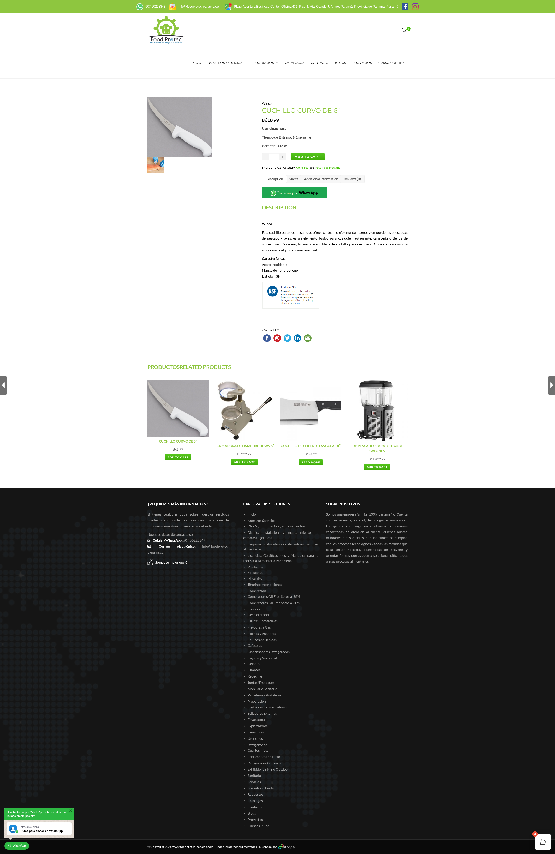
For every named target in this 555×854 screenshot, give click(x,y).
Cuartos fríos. (258, 750)
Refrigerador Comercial (265, 763)
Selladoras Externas (262, 713)
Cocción (254, 609)
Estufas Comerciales (263, 621)
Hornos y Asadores (262, 633)
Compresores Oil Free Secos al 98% (274, 596)
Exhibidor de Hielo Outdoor (268, 769)
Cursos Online (391, 63)
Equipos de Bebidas (262, 640)
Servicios (254, 782)
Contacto (319, 63)
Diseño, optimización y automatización (276, 526)
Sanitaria (254, 775)
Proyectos (362, 63)
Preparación (257, 701)
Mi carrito (255, 578)
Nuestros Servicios (225, 63)
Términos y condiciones (265, 584)
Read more (310, 462)
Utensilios (302, 167)
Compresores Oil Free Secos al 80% (274, 603)
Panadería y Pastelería (264, 695)
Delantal (254, 663)
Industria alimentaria (327, 167)
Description (274, 179)
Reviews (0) (352, 179)
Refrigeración (258, 745)
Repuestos (255, 794)
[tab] (274, 179)
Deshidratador (258, 614)
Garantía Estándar (261, 788)
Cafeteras (255, 645)
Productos (263, 63)
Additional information (321, 179)
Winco (267, 103)
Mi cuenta (255, 572)
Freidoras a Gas (259, 627)
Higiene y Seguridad (262, 658)
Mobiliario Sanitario (262, 689)
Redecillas (255, 676)
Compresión (257, 591)
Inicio (196, 63)
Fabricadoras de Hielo (264, 756)
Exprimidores (258, 726)
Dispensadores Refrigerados (269, 652)
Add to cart (307, 157)
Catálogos (294, 63)
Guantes (254, 670)
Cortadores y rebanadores (267, 707)
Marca (293, 179)
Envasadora (256, 719)
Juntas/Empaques (261, 682)
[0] (403, 30)
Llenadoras (256, 732)
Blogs (340, 63)
